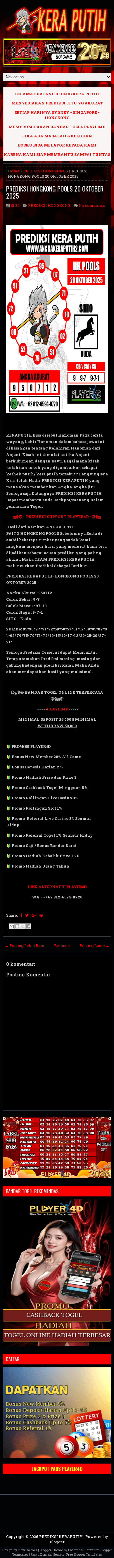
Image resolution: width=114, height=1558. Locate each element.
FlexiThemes (27, 1550)
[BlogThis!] (17, 926)
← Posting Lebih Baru (24, 945)
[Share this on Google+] (34, 915)
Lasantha (75, 1550)
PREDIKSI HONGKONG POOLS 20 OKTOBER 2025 (54, 192)
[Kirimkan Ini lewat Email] (12, 926)
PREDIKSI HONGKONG (44, 171)
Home (14, 171)
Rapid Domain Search (47, 1554)
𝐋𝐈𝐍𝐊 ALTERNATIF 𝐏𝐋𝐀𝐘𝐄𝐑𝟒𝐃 (57, 886)
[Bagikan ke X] (23, 926)
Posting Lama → (94, 945)
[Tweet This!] (27, 915)
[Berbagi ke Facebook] (28, 926)
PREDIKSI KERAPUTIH (61, 1536)
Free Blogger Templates (84, 1554)
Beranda (62, 945)
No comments (92, 205)
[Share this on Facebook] (21, 915)
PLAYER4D (57, 709)
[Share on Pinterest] (41, 915)
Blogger (57, 1541)
